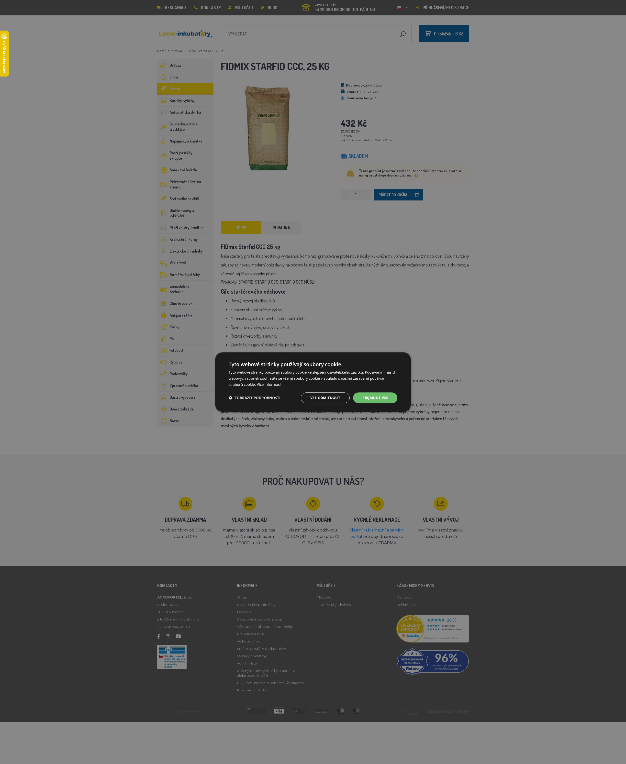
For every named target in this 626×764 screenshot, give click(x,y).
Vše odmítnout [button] (325, 397)
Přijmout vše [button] (375, 397)
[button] (254, 397)
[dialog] (313, 382)
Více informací (269, 384)
